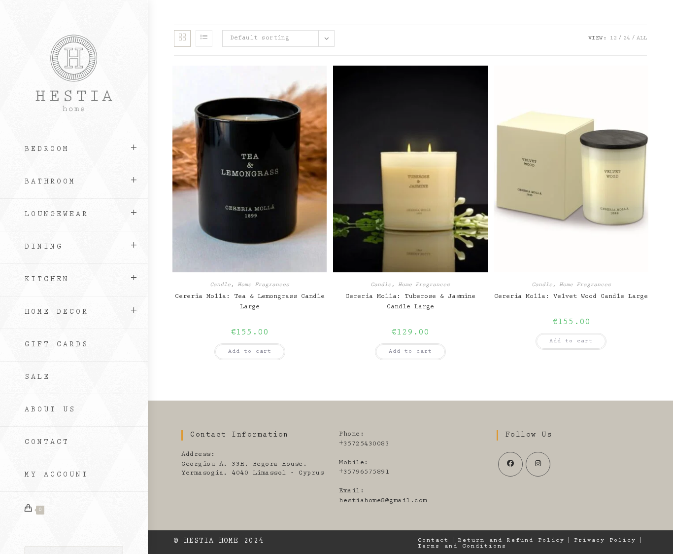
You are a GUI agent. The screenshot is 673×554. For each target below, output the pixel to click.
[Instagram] (538, 464)
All (642, 38)
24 (626, 38)
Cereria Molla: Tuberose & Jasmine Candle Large (410, 302)
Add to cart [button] (249, 352)
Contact (433, 541)
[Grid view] (182, 38)
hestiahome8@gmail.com (383, 501)
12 (613, 38)
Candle (220, 285)
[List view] (204, 38)
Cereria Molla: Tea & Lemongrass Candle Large (250, 302)
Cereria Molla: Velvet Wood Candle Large (571, 297)
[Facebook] (510, 464)
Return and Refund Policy (511, 541)
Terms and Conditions (462, 547)
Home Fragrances (263, 285)
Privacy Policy (605, 541)
